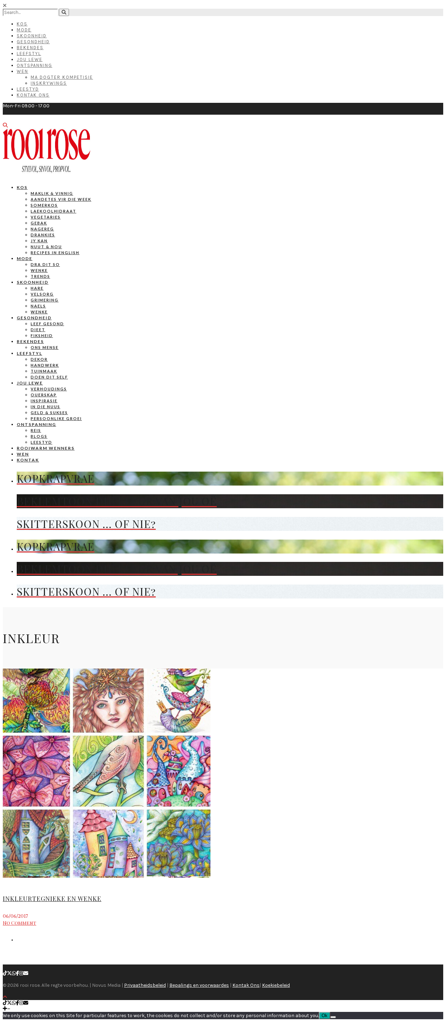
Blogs (39, 436)
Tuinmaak (44, 371)
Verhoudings (49, 389)
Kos (22, 23)
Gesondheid (33, 41)
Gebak (39, 223)
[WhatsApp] (14, 973)
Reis (36, 430)
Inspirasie (44, 400)
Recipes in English (55, 252)
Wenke (39, 270)
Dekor (39, 359)
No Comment (19, 923)
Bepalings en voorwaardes (199, 985)
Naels (38, 306)
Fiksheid (42, 335)
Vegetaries (46, 217)
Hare (37, 288)
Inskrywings (49, 83)
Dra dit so (45, 264)
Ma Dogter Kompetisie (62, 77)
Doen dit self (49, 377)
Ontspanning (34, 65)
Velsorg (42, 294)
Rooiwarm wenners (46, 448)
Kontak (28, 460)
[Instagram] (21, 973)
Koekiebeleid (276, 985)
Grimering (45, 300)
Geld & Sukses (49, 412)
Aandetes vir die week (61, 199)
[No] (333, 1017)
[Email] (25, 973)
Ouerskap (44, 394)
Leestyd (28, 89)
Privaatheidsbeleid (145, 985)
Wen (22, 71)
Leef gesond (47, 323)
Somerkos (44, 205)
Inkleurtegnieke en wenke (52, 898)
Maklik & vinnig (52, 193)
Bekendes (30, 47)
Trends (40, 276)
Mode (24, 29)
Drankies (43, 234)
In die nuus (45, 406)
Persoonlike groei (56, 418)
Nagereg (42, 229)
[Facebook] (17, 973)
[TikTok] (5, 973)
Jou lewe (30, 383)
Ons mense (45, 347)
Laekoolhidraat (53, 211)
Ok (325, 1015)
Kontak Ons (33, 95)
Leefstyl (29, 53)
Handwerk (45, 365)
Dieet (38, 329)
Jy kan (39, 240)
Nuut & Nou (46, 246)
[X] (9, 973)
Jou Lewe (30, 59)
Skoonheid (32, 35)
